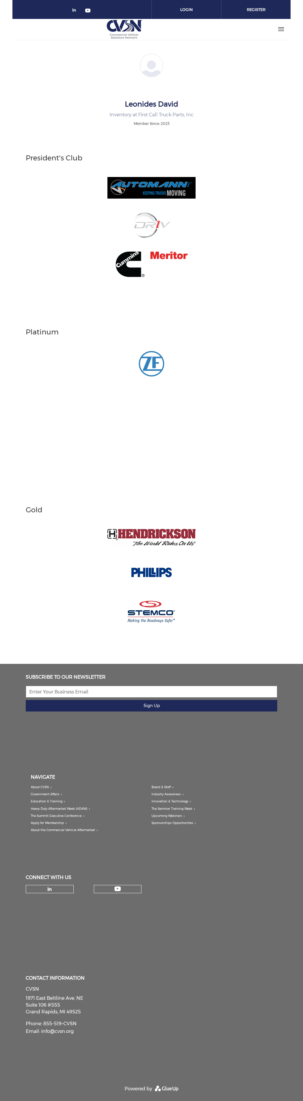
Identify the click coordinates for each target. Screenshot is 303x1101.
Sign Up (152, 705)
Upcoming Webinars (167, 816)
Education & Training (46, 801)
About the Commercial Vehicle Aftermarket (63, 830)
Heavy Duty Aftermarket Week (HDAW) (59, 809)
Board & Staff (161, 787)
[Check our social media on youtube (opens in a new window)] (88, 11)
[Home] (124, 29)
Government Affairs (45, 794)
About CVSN (40, 787)
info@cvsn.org (57, 1031)
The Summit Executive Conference (56, 816)
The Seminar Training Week (172, 809)
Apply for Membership (47, 823)
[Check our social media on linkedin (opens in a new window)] (75, 11)
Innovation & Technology (170, 801)
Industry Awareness (166, 794)
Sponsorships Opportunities (172, 823)
